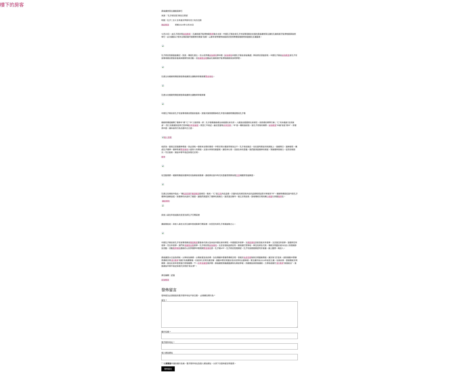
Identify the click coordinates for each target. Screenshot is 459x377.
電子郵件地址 (167, 342)
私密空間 (187, 193)
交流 (238, 175)
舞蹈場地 (251, 242)
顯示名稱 (166, 332)
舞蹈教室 (165, 25)
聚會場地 (209, 76)
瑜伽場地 (213, 55)
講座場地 (166, 201)
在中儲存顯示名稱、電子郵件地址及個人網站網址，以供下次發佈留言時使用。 (200, 363)
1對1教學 (174, 260)
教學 (212, 34)
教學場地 (176, 248)
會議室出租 (202, 58)
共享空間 (227, 125)
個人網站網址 (167, 353)
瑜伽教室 (187, 34)
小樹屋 (269, 196)
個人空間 (168, 137)
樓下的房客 (12, 5)
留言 (164, 300)
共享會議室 (193, 125)
